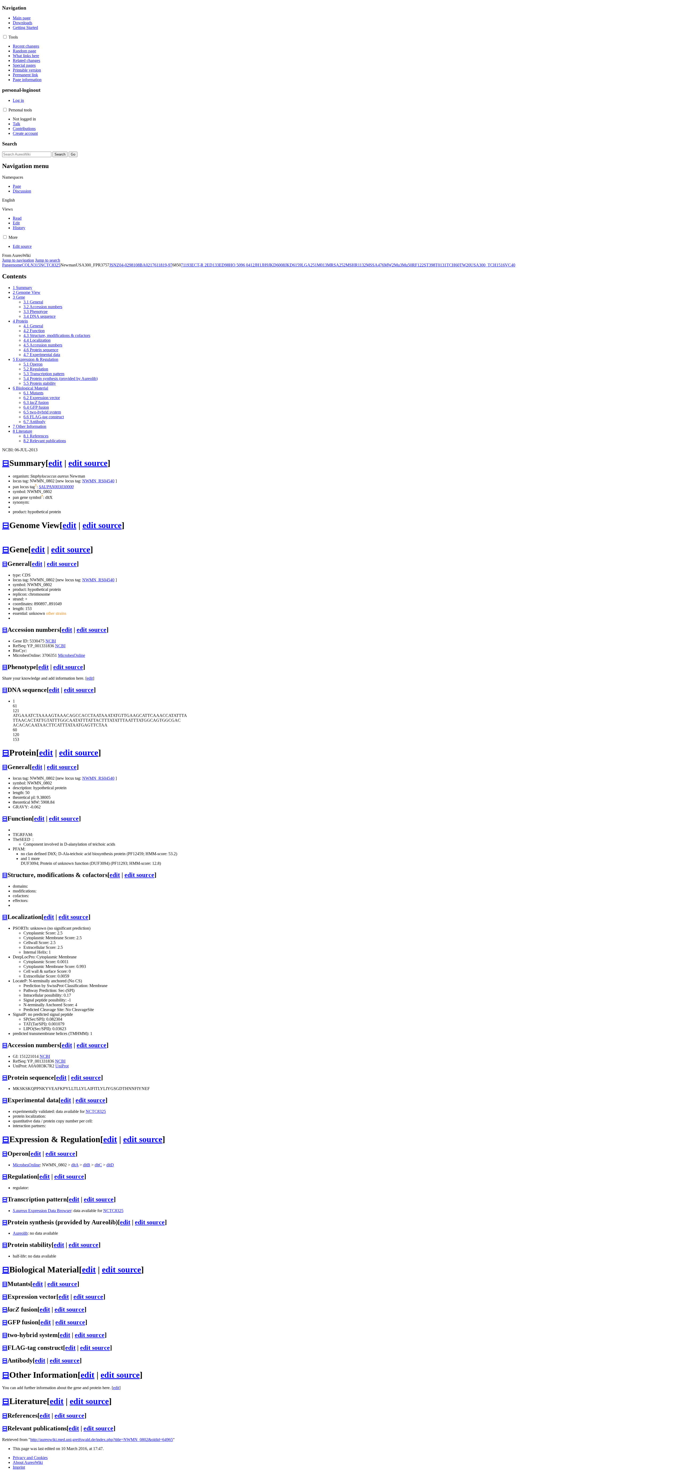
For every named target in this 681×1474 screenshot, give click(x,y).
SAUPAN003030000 (56, 487)
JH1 (258, 265)
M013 (322, 265)
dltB (86, 1165)
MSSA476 (375, 265)
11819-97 (164, 265)
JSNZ (114, 265)
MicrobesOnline (71, 655)
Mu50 (407, 265)
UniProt (62, 1066)
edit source (87, 463)
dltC (98, 1165)
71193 (186, 265)
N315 (35, 265)
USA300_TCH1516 (487, 265)
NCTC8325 (50, 265)
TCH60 (452, 265)
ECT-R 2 (199, 265)
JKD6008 (276, 265)
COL (26, 265)
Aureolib (20, 1233)
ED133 (213, 265)
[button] (5, 37)
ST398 (429, 265)
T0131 (440, 265)
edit (55, 463)
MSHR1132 (356, 265)
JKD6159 (293, 265)
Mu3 (398, 265)
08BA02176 (145, 265)
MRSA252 (336, 265)
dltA (74, 1165)
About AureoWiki (28, 1462)
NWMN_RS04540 (98, 481)
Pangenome (12, 265)
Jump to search (47, 260)
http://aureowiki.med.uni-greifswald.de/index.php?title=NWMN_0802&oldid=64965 (101, 1439)
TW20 (464, 265)
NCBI (50, 641)
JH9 (264, 265)
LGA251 (309, 265)
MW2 (389, 265)
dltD (110, 1165)
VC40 (510, 265)
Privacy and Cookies (30, 1457)
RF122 (418, 265)
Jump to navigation (18, 260)
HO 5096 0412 (242, 265)
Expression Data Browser (42, 1210)
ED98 (224, 265)
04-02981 (127, 265)
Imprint (19, 1467)
